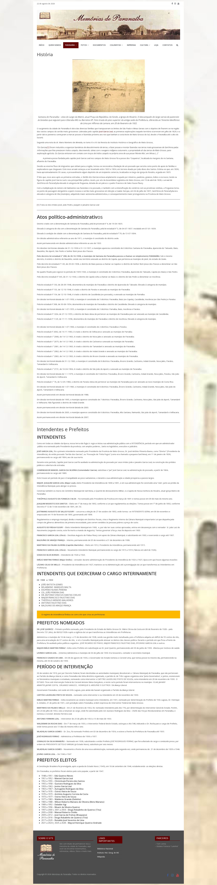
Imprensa (131, 45)
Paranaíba (70, 45)
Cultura (144, 45)
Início (41, 45)
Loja (156, 45)
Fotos (84, 45)
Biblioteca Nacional (105, 848)
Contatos (167, 45)
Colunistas (115, 45)
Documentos (99, 45)
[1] (48, 147)
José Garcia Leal (106, 131)
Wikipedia (101, 856)
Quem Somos (55, 45)
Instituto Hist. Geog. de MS (108, 852)
